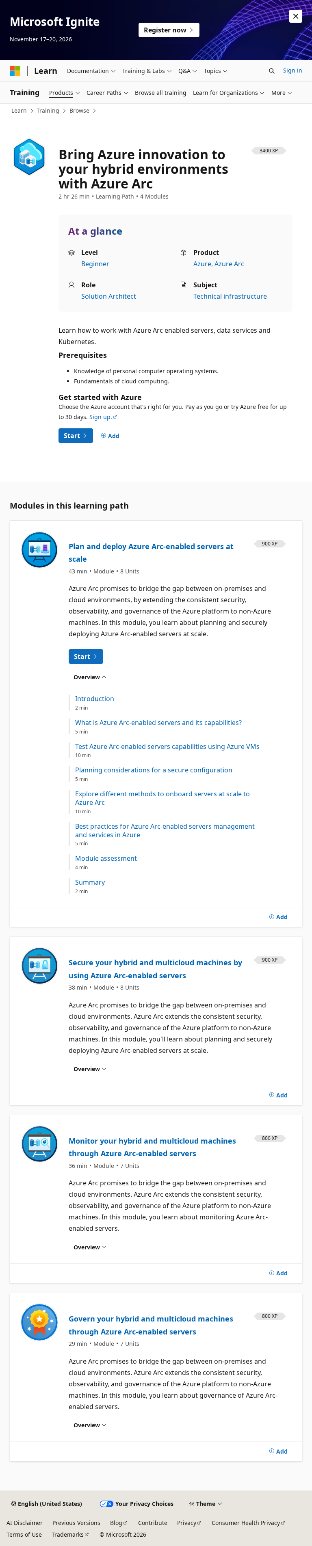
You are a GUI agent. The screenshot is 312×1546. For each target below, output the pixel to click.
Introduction (94, 699)
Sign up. (100, 417)
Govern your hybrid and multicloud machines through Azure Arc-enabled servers (151, 1325)
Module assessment (106, 858)
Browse (79, 110)
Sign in (292, 70)
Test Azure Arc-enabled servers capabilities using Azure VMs (167, 746)
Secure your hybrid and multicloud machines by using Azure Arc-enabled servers (155, 969)
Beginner (95, 263)
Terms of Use (24, 1534)
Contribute (152, 1523)
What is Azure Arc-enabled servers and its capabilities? (158, 722)
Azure (202, 263)
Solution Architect (108, 296)
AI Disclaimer (24, 1523)
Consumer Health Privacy (246, 1523)
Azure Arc (229, 263)
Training (48, 110)
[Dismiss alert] (295, 16)
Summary (90, 882)
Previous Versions (76, 1523)
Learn (19, 110)
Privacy (186, 1523)
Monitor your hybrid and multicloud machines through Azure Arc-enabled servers (152, 1147)
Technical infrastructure (230, 296)
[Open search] (272, 71)
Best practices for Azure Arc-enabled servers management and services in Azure (165, 830)
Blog (116, 1523)
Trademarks (68, 1534)
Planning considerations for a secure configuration (153, 770)
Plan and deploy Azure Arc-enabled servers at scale (151, 552)
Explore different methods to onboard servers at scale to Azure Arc (162, 798)
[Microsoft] (15, 71)
